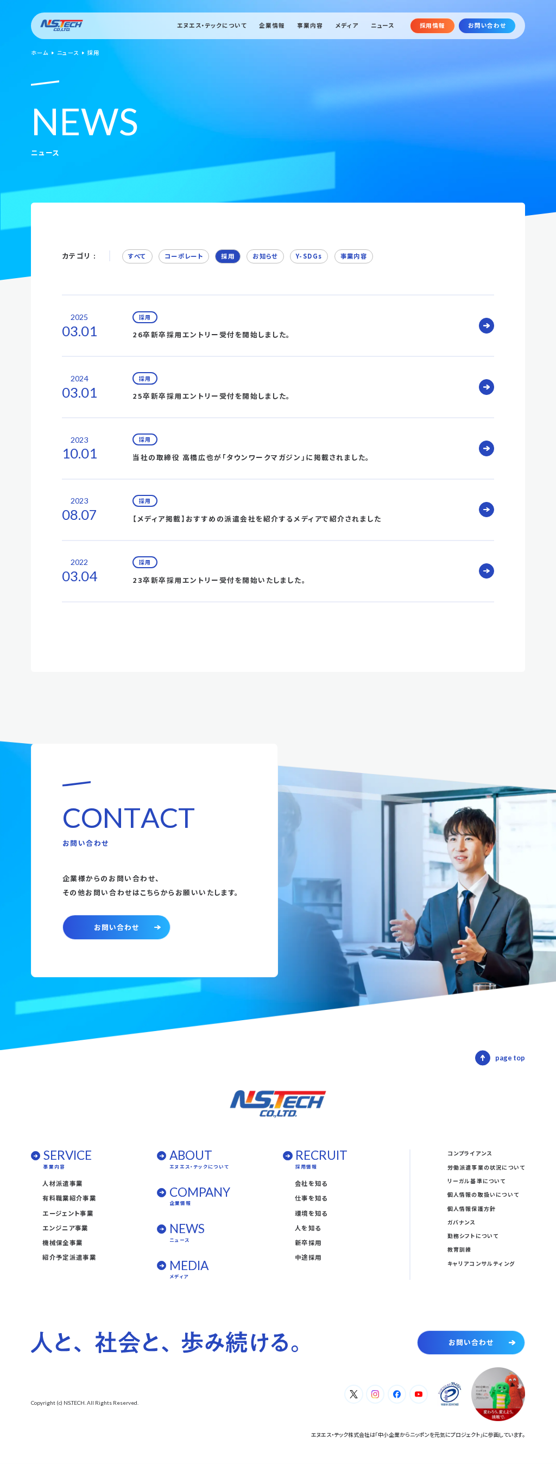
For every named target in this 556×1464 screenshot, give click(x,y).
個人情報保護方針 (471, 1208)
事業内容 (310, 25)
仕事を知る (311, 1197)
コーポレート (184, 256)
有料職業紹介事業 (69, 1197)
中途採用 (308, 1257)
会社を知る (311, 1183)
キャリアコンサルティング (481, 1263)
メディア (347, 25)
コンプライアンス (469, 1153)
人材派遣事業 (62, 1183)
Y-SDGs (309, 256)
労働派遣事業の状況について (486, 1167)
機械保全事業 (62, 1242)
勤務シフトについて (473, 1235)
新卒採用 (308, 1242)
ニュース (382, 25)
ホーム (40, 52)
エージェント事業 (67, 1213)
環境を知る (311, 1213)
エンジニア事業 (65, 1227)
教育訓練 (459, 1249)
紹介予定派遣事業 (69, 1257)
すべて (137, 256)
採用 (228, 256)
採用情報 (432, 25)
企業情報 (272, 25)
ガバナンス (461, 1222)
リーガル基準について (476, 1181)
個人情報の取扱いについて (483, 1194)
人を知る (308, 1227)
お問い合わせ (487, 25)
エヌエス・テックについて (212, 25)
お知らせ (264, 256)
